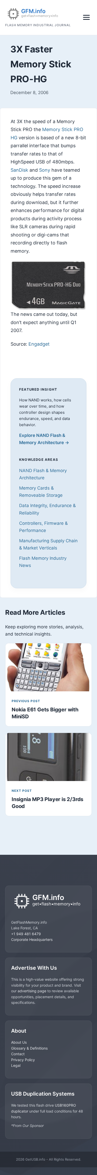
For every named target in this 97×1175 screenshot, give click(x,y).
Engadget (39, 344)
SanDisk (19, 170)
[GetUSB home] (48, 902)
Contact (18, 1054)
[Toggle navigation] (86, 17)
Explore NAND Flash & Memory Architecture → (44, 439)
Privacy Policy (23, 1060)
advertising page (32, 991)
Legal (15, 1065)
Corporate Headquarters (32, 939)
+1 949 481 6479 (26, 934)
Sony (44, 170)
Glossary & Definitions (29, 1048)
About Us (19, 1042)
